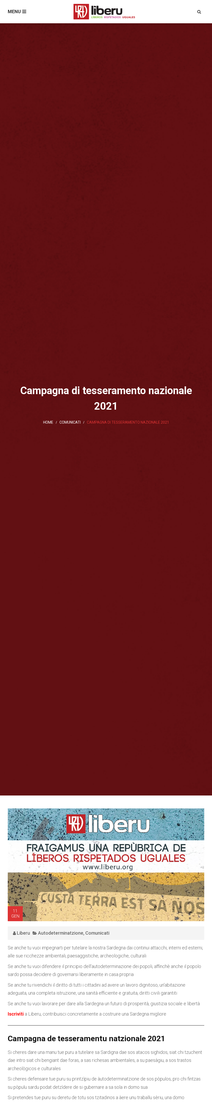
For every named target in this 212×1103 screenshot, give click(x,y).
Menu (14, 11)
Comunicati (70, 422)
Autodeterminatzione (60, 933)
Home (48, 422)
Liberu (23, 933)
